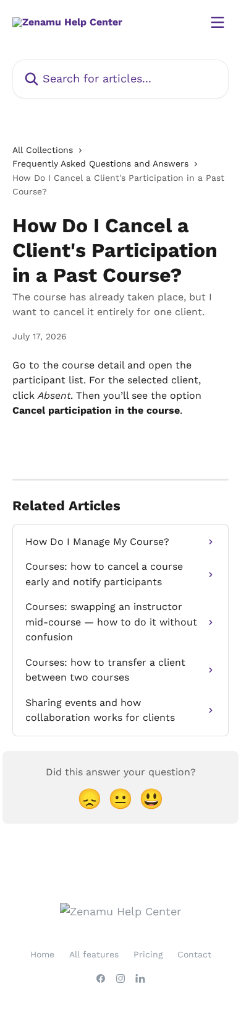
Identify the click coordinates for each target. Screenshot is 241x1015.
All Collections (42, 150)
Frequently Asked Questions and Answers (100, 163)
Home (42, 954)
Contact (194, 954)
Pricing (148, 954)
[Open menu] (217, 22)
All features (94, 954)
